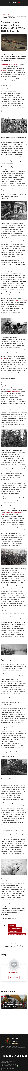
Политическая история (15, 931)
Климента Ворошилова (13, 391)
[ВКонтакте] (10, 1056)
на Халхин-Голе (8, 512)
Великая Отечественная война (10, 64)
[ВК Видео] (12, 1056)
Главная (3, 14)
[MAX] (4, 1056)
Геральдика (12, 925)
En (6, 2)
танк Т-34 (3, 70)
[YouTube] (18, 1056)
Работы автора (14, 977)
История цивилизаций (15, 928)
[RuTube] (15, 1056)
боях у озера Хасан (21, 300)
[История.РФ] (14, 3)
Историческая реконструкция (17, 934)
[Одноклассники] (20, 1056)
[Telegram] (7, 1056)
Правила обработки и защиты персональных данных (7, 1062)
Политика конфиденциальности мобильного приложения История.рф (8, 1065)
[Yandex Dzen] (23, 1056)
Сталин (3, 358)
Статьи (8, 14)
